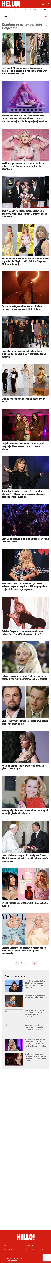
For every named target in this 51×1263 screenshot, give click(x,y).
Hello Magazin (18, 1258)
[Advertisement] (25, 1099)
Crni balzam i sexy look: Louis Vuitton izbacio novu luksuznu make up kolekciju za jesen (35, 1057)
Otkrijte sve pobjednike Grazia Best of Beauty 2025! (23, 400)
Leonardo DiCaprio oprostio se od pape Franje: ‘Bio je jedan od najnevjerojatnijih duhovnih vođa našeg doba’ (25, 858)
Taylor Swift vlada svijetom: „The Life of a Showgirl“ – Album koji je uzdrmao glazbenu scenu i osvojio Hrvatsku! (23, 494)
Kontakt (30, 1246)
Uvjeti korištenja (34, 1250)
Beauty (33, 10)
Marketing (7, 1250)
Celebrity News (9, 10)
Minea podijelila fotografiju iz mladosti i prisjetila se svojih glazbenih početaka (25, 812)
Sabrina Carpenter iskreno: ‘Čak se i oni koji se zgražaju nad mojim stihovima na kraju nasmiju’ (25, 677)
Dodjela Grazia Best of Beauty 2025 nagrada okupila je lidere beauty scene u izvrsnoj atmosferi (23, 446)
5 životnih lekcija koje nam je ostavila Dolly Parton (35, 997)
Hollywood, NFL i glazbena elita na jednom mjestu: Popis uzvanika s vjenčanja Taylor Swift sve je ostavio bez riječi (24, 71)
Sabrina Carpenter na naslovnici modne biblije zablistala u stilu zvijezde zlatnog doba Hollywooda (24, 950)
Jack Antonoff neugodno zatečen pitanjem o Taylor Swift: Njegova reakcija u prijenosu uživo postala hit (24, 214)
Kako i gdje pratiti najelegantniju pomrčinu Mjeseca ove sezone (34, 1027)
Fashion (22, 10)
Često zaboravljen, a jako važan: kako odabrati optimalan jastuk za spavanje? (35, 1014)
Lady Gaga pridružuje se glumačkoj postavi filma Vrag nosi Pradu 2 (25, 540)
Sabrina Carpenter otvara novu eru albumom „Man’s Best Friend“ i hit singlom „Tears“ (23, 633)
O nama (5, 1246)
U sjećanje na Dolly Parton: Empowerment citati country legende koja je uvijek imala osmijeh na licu (35, 1043)
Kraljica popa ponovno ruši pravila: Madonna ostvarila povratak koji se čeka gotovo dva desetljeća (23, 166)
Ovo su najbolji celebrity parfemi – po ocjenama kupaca (25, 904)
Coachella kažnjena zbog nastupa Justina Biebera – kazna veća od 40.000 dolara (22, 307)
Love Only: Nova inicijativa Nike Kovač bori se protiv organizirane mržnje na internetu (35, 984)
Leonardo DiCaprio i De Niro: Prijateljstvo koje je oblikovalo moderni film (25, 722)
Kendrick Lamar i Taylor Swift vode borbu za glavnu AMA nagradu (23, 767)
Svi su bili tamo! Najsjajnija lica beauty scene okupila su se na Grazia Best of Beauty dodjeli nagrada (24, 354)
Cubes (20, 1260)
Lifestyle (44, 10)
